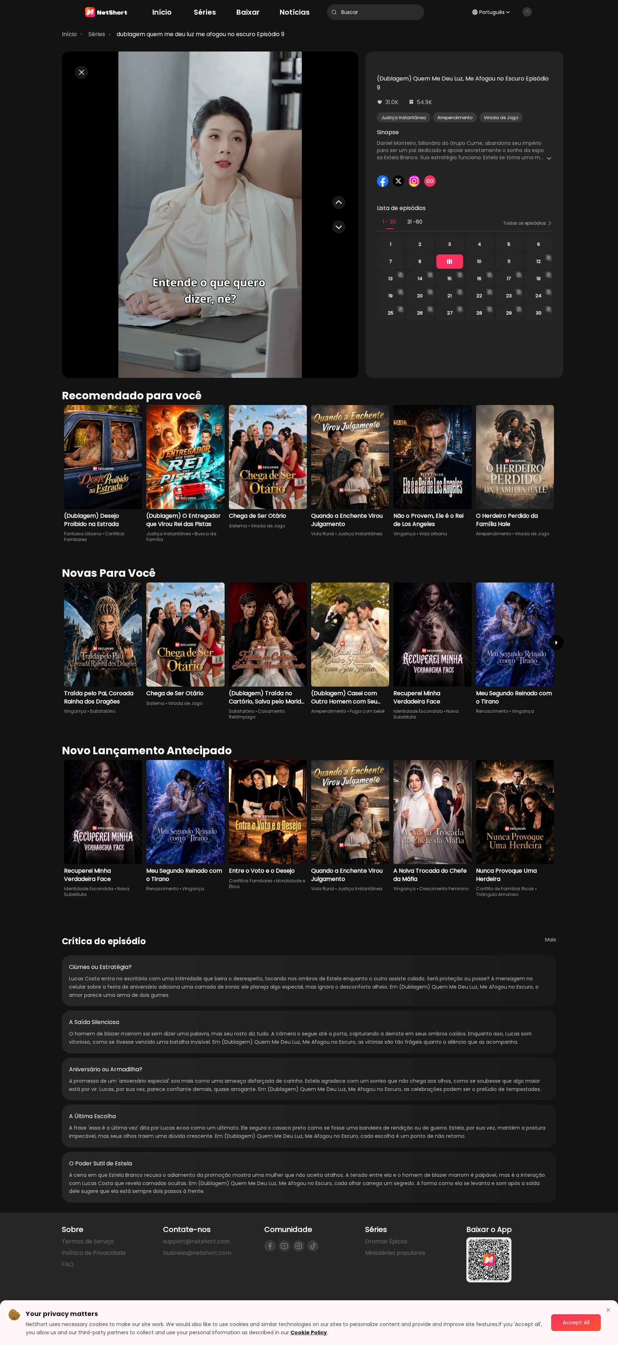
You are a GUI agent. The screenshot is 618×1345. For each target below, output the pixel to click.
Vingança (404, 534)
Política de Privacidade (94, 1253)
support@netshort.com (196, 1241)
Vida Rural (322, 534)
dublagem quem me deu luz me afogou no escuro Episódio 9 (200, 34)
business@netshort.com (197, 1253)
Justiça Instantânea (403, 117)
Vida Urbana (433, 534)
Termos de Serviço (88, 1241)
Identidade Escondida (418, 711)
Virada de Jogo (501, 117)
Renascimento (492, 711)
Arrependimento (454, 117)
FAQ (68, 1264)
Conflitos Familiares (251, 881)
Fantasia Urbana (82, 534)
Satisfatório (102, 711)
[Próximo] (556, 642)
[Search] (334, 12)
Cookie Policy (308, 1332)
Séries (96, 34)
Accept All (576, 1322)
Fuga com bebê (367, 711)
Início (69, 34)
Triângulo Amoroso (497, 894)
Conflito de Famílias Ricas (505, 889)
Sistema (238, 526)
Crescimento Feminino (444, 889)
